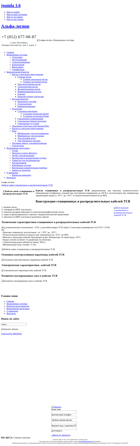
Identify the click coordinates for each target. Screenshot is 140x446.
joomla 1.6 (11, 5)
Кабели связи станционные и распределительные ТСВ (27, 185)
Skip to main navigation (17, 14)
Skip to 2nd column (15, 19)
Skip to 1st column (15, 17)
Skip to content (13, 12)
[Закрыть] (56, 407)
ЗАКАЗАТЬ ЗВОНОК (11, 334)
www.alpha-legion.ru (86, 441)
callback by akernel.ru (60, 435)
